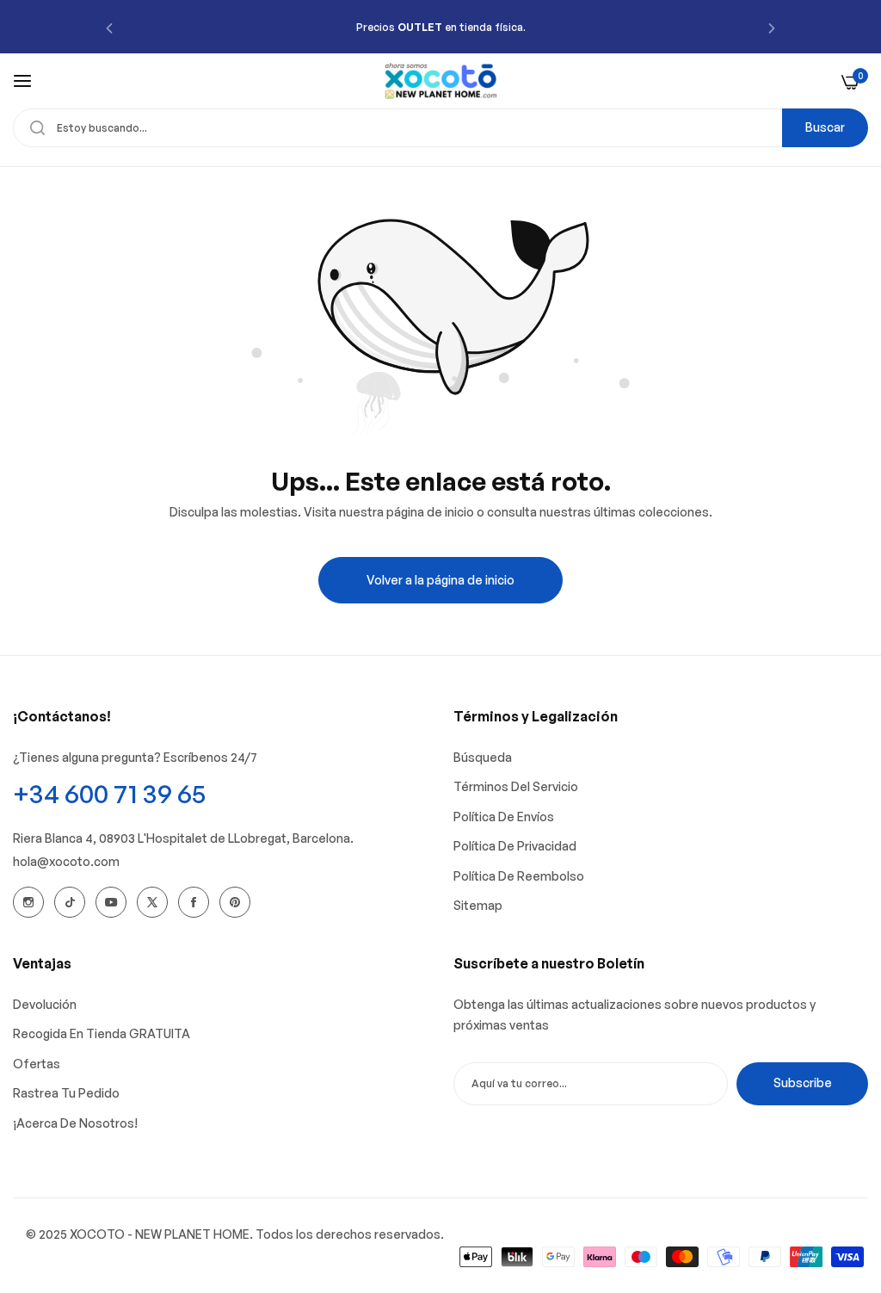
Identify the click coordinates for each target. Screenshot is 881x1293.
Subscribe (802, 1082)
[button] (109, 27)
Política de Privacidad (514, 845)
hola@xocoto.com (66, 861)
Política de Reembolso (518, 876)
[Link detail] (28, 902)
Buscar (825, 127)
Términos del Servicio (515, 786)
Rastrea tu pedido (66, 1093)
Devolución (45, 1004)
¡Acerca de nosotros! (75, 1123)
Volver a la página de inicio (440, 579)
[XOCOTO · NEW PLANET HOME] (441, 81)
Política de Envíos (503, 816)
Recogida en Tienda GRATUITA (101, 1033)
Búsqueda (482, 757)
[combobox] (440, 127)
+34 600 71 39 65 (109, 793)
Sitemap (477, 905)
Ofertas (36, 1063)
